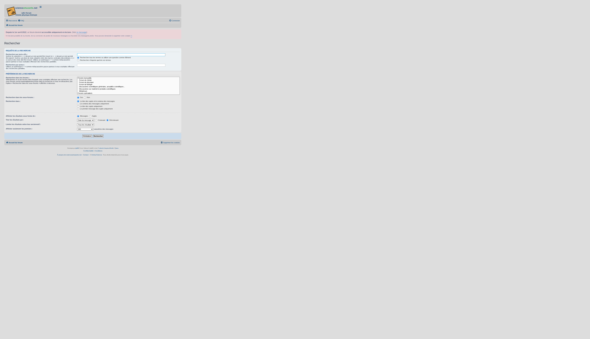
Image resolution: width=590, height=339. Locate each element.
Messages (84, 116)
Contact (85, 155)
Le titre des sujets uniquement (91, 106)
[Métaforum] (128, 91)
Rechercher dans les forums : (18, 78)
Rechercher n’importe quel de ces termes (95, 60)
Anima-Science (96, 155)
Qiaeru (116, 148)
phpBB (77, 148)
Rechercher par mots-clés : (17, 54)
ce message (81, 32)
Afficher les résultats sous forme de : (21, 116)
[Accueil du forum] (22, 10)
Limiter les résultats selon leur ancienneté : (23, 124)
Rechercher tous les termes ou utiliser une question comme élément (105, 57)
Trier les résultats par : (15, 120)
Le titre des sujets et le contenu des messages (97, 101)
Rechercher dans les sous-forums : (20, 97)
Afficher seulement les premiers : (19, 129)
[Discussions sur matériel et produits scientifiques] (128, 89)
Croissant (101, 120)
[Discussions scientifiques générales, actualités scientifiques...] (128, 87)
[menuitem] (21, 20)
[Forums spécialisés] (128, 93)
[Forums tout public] (128, 78)
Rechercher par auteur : (15, 65)
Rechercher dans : (13, 101)
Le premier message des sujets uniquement (96, 109)
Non (88, 97)
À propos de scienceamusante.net (69, 155)
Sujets (94, 116)
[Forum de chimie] (128, 80)
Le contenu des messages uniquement (94, 104)
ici (131, 36)
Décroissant (113, 120)
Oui (81, 97)
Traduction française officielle (105, 148)
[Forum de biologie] (128, 85)
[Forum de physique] (128, 82)
